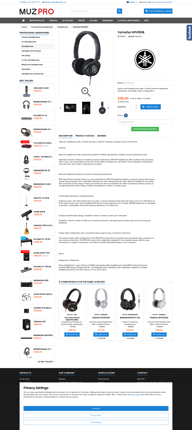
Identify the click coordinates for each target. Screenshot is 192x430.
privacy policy (135, 395)
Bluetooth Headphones (32, 64)
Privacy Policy (96, 415)
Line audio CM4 (41, 88)
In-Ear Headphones (30, 60)
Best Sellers (26, 80)
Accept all (96, 408)
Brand (131, 36)
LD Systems (67, 20)
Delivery (62, 379)
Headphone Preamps (31, 51)
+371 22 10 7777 (33, 2)
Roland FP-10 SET (42, 239)
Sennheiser (107, 20)
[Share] (126, 115)
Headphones (27, 46)
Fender (81, 20)
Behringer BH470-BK (130, 317)
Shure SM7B (39, 212)
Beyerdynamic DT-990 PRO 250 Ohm (44, 349)
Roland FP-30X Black (44, 267)
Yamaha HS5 (40, 322)
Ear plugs (26, 55)
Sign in (150, 2)
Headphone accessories (32, 73)
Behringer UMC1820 (43, 335)
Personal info (103, 379)
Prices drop (24, 379)
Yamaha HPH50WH (101, 317)
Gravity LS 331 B (41, 198)
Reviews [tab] (102, 135)
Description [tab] (65, 135)
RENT (146, 20)
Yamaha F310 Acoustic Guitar (44, 225)
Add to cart (150, 106)
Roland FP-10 (40, 115)
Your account (106, 372)
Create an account (164, 2)
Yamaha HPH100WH (159, 317)
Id (118, 36)
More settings (96, 422)
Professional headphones (34, 32)
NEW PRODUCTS (37, 20)
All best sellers (46, 362)
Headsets (26, 69)
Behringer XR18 (41, 280)
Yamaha (53, 20)
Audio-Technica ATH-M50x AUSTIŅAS (44, 157)
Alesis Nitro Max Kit (44, 294)
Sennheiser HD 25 (42, 170)
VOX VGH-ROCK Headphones (72, 318)
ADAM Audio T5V (42, 253)
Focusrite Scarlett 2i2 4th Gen (44, 143)
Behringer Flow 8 (42, 184)
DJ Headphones (29, 41)
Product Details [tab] (85, 135)
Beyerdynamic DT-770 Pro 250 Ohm (44, 129)
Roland (93, 20)
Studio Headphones (31, 37)
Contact (142, 372)
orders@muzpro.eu (58, 2)
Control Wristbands (128, 20)
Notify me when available (145, 129)
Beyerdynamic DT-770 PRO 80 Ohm (44, 102)
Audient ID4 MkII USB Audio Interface (44, 308)
